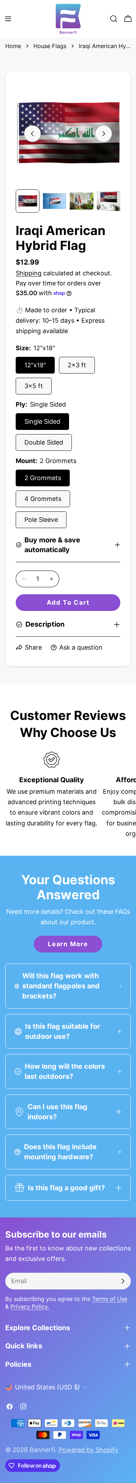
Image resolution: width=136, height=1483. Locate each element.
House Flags (49, 45)
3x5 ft (33, 386)
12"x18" (35, 365)
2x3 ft (77, 365)
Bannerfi (42, 1449)
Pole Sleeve (41, 519)
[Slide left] (32, 133)
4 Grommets (42, 498)
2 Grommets (42, 477)
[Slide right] (103, 133)
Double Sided (43, 442)
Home (13, 45)
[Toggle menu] (8, 19)
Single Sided (42, 421)
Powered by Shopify (88, 1449)
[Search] (114, 19)
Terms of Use (109, 1298)
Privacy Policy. (29, 1306)
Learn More (68, 944)
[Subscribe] (122, 1281)
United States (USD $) (47, 1387)
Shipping (28, 273)
